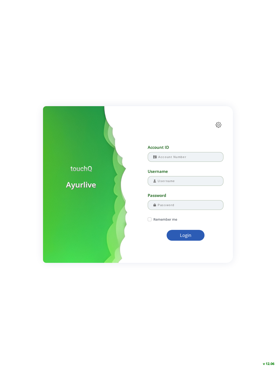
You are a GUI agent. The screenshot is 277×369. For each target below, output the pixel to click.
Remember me (165, 219)
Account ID (158, 147)
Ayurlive (81, 184)
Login (185, 235)
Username (158, 171)
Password (157, 195)
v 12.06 (268, 363)
